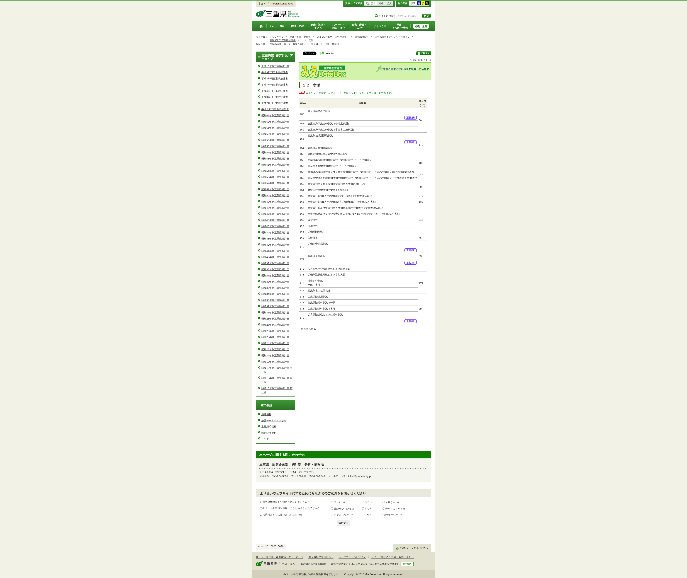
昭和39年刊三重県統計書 (275, 263)
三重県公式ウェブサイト (278, 13)
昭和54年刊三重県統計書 (275, 171)
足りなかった (392, 502)
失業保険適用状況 (318, 296)
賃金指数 (313, 219)
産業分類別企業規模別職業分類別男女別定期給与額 (336, 183)
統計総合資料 (362, 36)
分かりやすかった (344, 508)
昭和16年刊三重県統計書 (275, 361)
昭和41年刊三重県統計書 (275, 251)
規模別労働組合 (316, 256)
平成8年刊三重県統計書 (274, 78)
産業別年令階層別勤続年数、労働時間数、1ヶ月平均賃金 (340, 160)
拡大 (389, 3)
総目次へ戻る (308, 328)
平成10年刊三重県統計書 (275, 66)
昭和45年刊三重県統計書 (275, 226)
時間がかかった (394, 514)
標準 (412, 3)
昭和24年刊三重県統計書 (275, 343)
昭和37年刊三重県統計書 (275, 275)
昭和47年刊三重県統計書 (275, 213)
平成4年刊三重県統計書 (274, 91)
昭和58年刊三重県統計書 (275, 146)
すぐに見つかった (344, 514)
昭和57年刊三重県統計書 (275, 152)
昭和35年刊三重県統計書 (275, 287)
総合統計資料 (268, 432)
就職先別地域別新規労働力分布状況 (328, 154)
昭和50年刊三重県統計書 (275, 195)
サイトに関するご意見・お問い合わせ (392, 557)
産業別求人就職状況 (319, 290)
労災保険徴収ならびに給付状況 (325, 314)
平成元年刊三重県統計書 (275, 109)
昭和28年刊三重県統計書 (275, 318)
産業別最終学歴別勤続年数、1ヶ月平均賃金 (332, 166)
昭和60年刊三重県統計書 (275, 133)
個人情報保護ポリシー (320, 557)
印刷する (423, 53)
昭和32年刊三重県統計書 (275, 306)
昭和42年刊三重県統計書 (275, 244)
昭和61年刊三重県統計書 (275, 127)
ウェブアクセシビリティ (352, 557)
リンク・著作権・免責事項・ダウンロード (279, 557)
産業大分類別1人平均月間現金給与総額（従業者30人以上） (341, 195)
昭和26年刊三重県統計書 (275, 331)
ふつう (368, 502)
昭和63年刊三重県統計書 (275, 115)
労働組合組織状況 (318, 243)
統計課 (314, 44)
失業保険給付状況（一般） (323, 302)
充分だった (340, 502)
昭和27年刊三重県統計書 (275, 324)
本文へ (262, 3)
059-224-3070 (359, 563)
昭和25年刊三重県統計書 (275, 337)
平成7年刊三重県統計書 (274, 84)
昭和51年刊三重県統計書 (275, 189)
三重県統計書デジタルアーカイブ (392, 36)
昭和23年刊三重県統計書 (275, 349)
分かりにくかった (395, 508)
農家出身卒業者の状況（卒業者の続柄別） (331, 129)
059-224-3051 (280, 476)
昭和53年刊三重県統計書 (275, 177)
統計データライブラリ (273, 420)
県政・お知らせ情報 (300, 36)
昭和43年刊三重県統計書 (275, 238)
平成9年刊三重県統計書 (274, 72)
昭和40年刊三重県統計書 (275, 257)
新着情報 (266, 414)
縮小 (381, 3)
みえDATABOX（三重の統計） (333, 36)
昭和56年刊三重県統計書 (275, 158)
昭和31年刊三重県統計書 (275, 312)
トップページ (277, 36)
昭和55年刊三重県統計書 (275, 164)
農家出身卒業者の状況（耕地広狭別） (329, 123)
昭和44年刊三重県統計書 (275, 232)
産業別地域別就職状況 (320, 135)
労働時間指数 (315, 231)
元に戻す (371, 3)
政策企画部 (298, 44)
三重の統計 (265, 405)
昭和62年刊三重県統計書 (275, 121)
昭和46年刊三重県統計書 (275, 220)
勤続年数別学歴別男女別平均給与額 (328, 189)
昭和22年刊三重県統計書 (275, 355)
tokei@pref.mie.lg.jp (359, 476)
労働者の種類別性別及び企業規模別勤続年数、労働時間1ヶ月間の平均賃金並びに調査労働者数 (361, 172)
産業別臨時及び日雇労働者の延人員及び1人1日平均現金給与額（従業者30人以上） (354, 213)
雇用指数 (313, 225)
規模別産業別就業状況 (320, 148)
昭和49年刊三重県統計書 (275, 201)
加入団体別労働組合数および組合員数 (329, 268)
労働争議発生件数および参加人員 (326, 274)
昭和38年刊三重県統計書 (283, 40)
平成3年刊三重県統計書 (274, 97)
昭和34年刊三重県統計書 (275, 293)
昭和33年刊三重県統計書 (275, 300)
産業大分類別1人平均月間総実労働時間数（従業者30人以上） (342, 201)
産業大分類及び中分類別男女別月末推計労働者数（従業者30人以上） (347, 207)
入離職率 (313, 237)
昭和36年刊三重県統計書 (275, 281)
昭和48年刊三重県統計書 (275, 207)
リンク (265, 438)
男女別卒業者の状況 (319, 111)
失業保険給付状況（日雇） (323, 308)
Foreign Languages (282, 3)
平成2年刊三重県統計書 (274, 103)
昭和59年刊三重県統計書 (275, 140)
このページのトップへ (413, 548)
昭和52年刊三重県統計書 (275, 183)
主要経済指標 (268, 426)
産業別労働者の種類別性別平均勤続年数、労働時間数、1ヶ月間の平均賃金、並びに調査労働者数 (362, 177)
